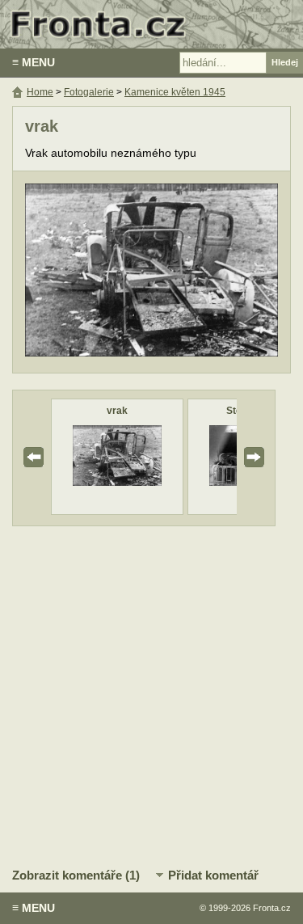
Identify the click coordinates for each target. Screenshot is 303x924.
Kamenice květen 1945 (174, 92)
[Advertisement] (151, 694)
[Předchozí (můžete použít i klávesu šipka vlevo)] (85, 272)
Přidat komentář (213, 875)
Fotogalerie (89, 92)
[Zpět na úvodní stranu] (151, 24)
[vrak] (117, 482)
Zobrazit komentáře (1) (76, 875)
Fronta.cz (272, 908)
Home (40, 92)
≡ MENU (33, 62)
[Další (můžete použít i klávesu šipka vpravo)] (217, 272)
